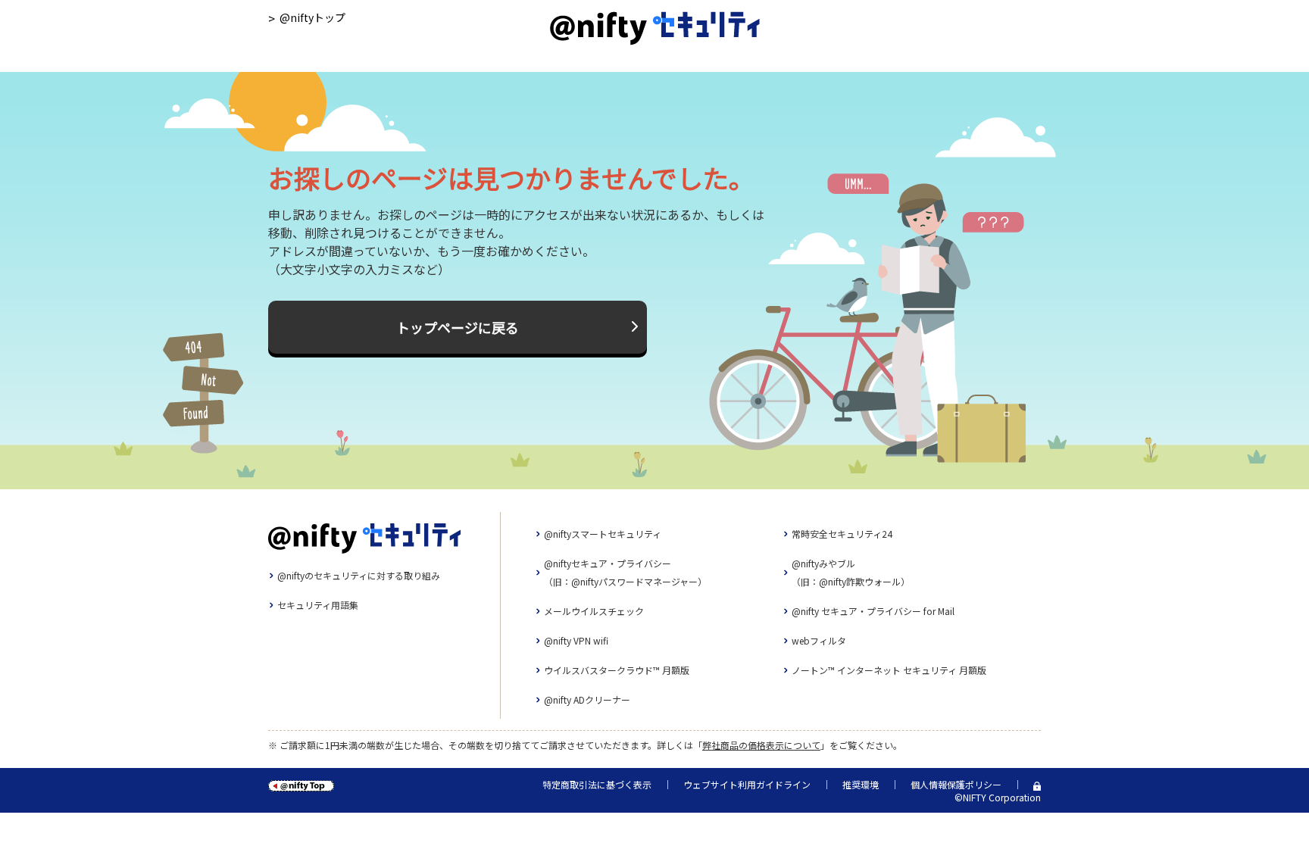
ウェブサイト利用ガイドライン (747, 784)
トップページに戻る (457, 327)
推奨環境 (860, 784)
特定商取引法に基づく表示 (596, 784)
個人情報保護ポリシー (956, 784)
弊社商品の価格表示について (761, 744)
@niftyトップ (312, 17)
